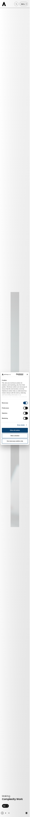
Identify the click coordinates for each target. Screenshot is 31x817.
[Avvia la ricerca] (16, 4)
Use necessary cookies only (15, 441)
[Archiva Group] (4, 4)
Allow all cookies (15, 430)
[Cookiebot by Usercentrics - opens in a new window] (17, 374)
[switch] (25, 408)
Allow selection (14, 435)
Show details (21, 425)
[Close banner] (27, 374)
